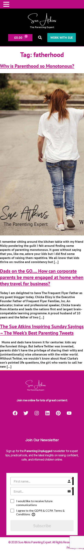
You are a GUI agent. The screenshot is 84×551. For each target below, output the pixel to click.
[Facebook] (15, 413)
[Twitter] (26, 413)
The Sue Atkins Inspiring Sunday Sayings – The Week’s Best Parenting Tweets (42, 329)
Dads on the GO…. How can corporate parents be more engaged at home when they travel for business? (41, 277)
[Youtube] (69, 413)
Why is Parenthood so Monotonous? (37, 66)
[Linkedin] (47, 413)
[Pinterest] (58, 413)
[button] (39, 37)
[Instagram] (37, 413)
